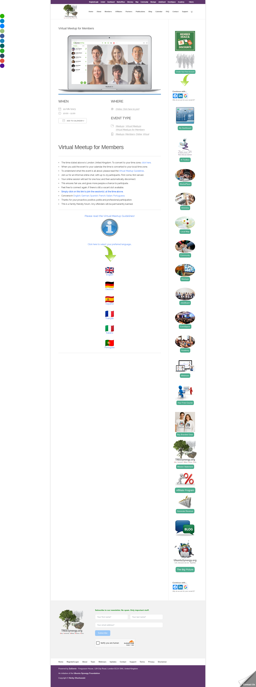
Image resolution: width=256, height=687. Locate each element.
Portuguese (119, 195)
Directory (130, 2)
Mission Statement (185, 467)
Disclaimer (162, 662)
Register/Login (93, 2)
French (102, 195)
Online (139, 134)
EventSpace (172, 2)
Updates (113, 662)
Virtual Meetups (133, 126)
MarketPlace (121, 2)
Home (91, 12)
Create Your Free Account (185, 72)
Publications (140, 12)
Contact (176, 12)
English (76, 195)
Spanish (94, 195)
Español (110, 304)
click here (146, 162)
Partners (129, 12)
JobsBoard (161, 2)
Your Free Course (185, 403)
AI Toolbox (185, 160)
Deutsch (109, 289)
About (99, 12)
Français (110, 318)
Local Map (185, 231)
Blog (150, 12)
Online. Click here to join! (127, 109)
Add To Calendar (74, 121)
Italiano (109, 333)
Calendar (158, 12)
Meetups (153, 2)
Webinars (185, 375)
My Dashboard (185, 128)
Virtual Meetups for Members (130, 129)
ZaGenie (73, 669)
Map (136, 2)
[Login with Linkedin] (180, 96)
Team (93, 662)
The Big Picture (185, 569)
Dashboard (111, 2)
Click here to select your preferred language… (110, 244)
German (85, 195)
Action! (103, 2)
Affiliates (118, 12)
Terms (142, 662)
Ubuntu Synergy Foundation (87, 673)
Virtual (146, 134)
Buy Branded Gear (185, 434)
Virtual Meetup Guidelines (131, 171)
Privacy (151, 662)
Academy (181, 2)
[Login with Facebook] (175, 96)
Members (108, 12)
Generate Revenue (185, 511)
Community (144, 2)
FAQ (167, 12)
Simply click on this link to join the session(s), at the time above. (92, 191)
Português (110, 347)
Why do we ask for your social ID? (184, 100)
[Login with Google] (185, 96)
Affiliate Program (185, 490)
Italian (109, 195)
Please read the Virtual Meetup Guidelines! (110, 215)
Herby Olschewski (77, 678)
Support (185, 12)
